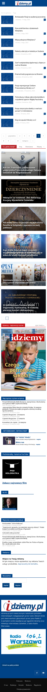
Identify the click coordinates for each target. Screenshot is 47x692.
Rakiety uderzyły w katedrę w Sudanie (29, 51)
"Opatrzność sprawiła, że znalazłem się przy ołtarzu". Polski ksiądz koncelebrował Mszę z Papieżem (23, 528)
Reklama (28, 681)
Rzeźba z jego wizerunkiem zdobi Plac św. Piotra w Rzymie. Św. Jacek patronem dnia (23, 543)
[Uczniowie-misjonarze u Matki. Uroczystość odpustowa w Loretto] (23, 274)
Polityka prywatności (23, 689)
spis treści (39, 325)
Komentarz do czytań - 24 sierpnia (14, 422)
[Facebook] (36, 672)
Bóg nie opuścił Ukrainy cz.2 (25, 120)
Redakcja (13, 685)
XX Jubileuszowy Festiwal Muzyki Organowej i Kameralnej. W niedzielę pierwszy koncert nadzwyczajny (20, 308)
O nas (6, 685)
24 (18, 141)
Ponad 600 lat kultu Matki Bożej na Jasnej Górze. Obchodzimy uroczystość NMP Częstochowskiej (23, 402)
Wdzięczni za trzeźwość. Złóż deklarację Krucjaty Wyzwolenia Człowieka (22, 199)
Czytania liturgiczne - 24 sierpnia (13, 415)
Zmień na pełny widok (10, 665)
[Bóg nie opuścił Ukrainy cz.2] (7, 133)
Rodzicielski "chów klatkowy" (12, 523)
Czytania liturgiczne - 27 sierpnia (13, 418)
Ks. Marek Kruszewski (9, 509)
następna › (25, 141)
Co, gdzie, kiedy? (9, 147)
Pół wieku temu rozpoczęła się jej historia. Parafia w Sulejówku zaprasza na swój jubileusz (23, 225)
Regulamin (37, 685)
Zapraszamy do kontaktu (28, 564)
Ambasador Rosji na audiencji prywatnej (30, 17)
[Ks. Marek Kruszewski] (9, 506)
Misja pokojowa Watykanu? (25, 40)
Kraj (20, 147)
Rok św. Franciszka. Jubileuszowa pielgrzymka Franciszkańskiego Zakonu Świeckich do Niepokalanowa (22, 170)
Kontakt (21, 685)
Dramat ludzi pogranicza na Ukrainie (29, 74)
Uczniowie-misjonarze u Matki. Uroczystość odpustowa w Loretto (19, 281)
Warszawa (29, 147)
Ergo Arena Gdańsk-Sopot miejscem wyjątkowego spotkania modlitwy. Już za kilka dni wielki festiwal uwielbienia (22, 253)
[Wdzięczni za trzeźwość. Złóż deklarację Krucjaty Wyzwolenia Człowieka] (23, 191)
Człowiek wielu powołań (11, 533)
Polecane (19, 681)
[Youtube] (43, 672)
